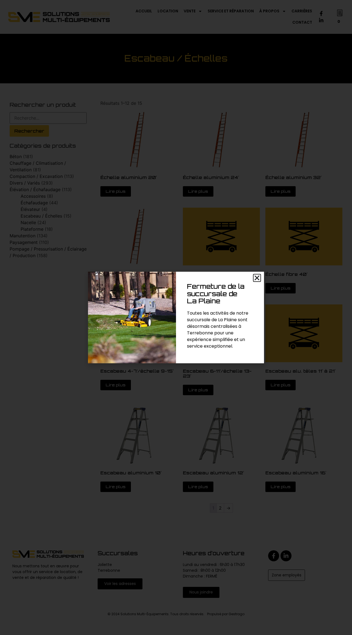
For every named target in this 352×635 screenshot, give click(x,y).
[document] (176, 317)
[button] (257, 277)
